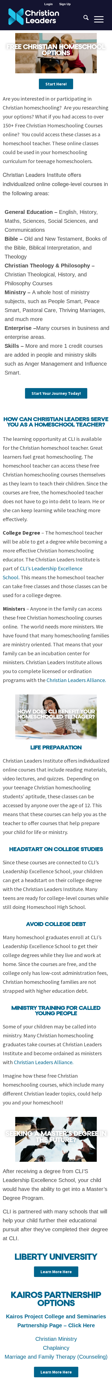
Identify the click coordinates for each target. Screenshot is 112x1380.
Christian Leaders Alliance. (76, 680)
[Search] (83, 19)
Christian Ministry (56, 1339)
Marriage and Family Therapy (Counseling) (56, 1357)
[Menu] (96, 19)
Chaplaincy (56, 1348)
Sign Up (65, 4)
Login (48, 4)
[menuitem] (49, 4)
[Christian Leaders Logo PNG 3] (46, 19)
